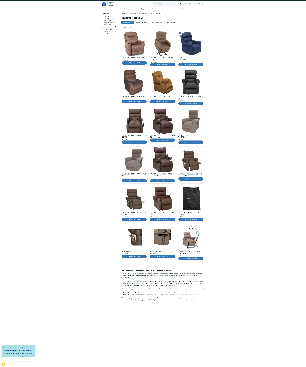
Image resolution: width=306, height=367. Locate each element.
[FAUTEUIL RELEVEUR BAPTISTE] (190, 43)
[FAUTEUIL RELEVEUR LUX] (162, 82)
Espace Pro (199, 3)
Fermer (7, 359)
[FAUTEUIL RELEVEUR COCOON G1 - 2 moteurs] (134, 198)
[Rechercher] (174, 4)
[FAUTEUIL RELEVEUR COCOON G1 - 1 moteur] (190, 159)
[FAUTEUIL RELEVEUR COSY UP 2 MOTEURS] (134, 159)
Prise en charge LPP (110, 27)
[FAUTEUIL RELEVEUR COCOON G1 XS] (162, 198)
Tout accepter (29, 359)
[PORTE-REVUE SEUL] (134, 237)
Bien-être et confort (135, 13)
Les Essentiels (108, 24)
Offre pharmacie (109, 22)
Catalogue (124, 13)
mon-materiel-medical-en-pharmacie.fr (108, 18)
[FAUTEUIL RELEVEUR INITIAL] (134, 43)
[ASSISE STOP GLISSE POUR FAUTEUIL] (190, 198)
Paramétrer (18, 359)
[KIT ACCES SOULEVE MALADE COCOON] (190, 237)
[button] (128, 27)
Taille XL (106, 31)
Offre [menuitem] (192, 9)
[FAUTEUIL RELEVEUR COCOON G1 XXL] (190, 82)
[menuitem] (106, 8)
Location (106, 33)
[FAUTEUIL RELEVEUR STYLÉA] (134, 82)
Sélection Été (108, 29)
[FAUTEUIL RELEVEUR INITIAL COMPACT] (162, 43)
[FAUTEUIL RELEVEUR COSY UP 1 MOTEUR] (190, 121)
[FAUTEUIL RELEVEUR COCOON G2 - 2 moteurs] (162, 121)
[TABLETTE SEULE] (162, 237)
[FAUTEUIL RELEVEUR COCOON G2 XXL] (134, 121)
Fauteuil (146, 13)
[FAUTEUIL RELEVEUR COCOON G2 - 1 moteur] (162, 159)
